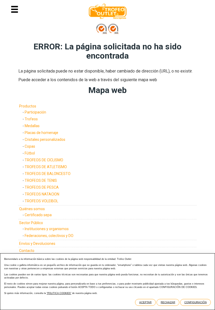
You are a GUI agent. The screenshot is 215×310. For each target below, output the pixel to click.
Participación (35, 112)
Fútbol (30, 153)
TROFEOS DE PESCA (42, 187)
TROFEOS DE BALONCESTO (48, 174)
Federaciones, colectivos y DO (49, 236)
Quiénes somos (32, 209)
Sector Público (31, 223)
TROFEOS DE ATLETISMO (46, 167)
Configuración (195, 302)
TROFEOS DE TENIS (41, 180)
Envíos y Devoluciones (37, 243)
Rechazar (168, 302)
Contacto (26, 251)
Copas (30, 146)
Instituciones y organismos (47, 229)
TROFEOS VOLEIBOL (41, 201)
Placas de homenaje (41, 133)
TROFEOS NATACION (42, 194)
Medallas (32, 126)
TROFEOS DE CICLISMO (44, 160)
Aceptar (145, 302)
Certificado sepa (38, 215)
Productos (27, 106)
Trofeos (31, 119)
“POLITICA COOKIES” (59, 293)
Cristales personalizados (45, 139)
